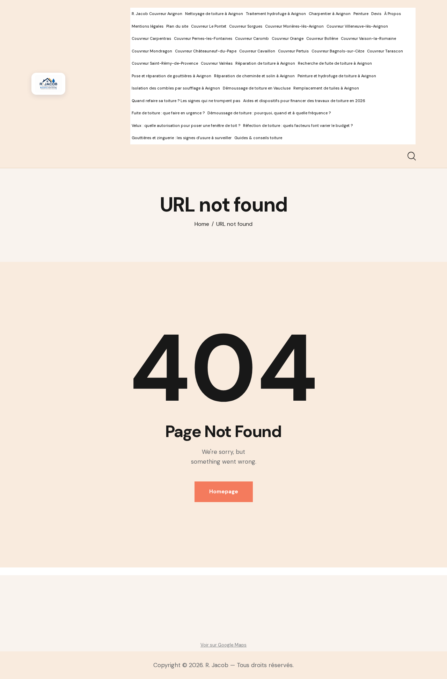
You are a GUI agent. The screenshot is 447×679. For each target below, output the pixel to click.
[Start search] (411, 156)
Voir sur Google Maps (223, 645)
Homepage (223, 491)
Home (202, 224)
